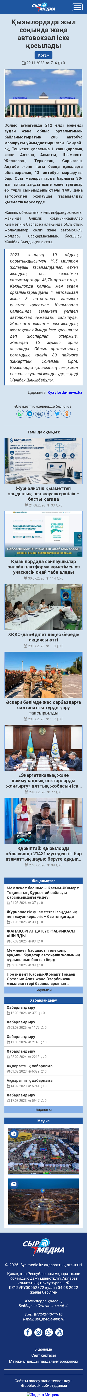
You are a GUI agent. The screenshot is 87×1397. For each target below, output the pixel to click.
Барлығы (43, 990)
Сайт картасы (43, 1355)
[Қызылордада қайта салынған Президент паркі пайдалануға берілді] (43, 1201)
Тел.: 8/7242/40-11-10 (43, 1314)
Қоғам (43, 55)
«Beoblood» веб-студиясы (43, 1385)
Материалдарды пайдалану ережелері (43, 1361)
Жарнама (43, 1349)
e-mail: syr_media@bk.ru (43, 1319)
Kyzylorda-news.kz (65, 392)
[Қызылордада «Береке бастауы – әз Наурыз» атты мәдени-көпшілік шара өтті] (43, 1151)
